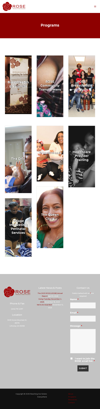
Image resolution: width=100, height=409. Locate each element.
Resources (72, 400)
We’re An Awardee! (44, 305)
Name (74, 299)
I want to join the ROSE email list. (85, 359)
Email (74, 312)
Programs (72, 397)
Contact (71, 402)
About (70, 394)
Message (76, 326)
